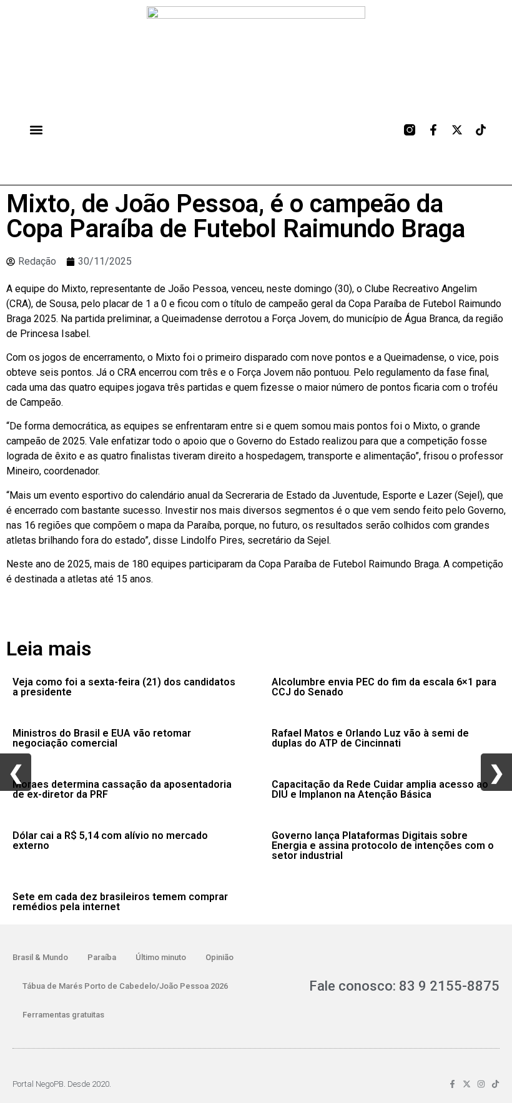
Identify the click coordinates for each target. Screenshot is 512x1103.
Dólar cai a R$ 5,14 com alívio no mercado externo (110, 840)
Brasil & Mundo (40, 957)
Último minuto (160, 957)
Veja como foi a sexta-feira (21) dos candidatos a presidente (123, 687)
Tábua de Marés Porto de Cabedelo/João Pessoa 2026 (125, 986)
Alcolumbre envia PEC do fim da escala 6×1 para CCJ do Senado (384, 687)
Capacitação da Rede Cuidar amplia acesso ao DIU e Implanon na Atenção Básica (380, 789)
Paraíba (101, 957)
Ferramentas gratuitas (63, 1014)
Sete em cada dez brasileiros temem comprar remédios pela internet (120, 902)
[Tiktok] (480, 129)
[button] (36, 129)
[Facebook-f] (433, 129)
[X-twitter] (457, 129)
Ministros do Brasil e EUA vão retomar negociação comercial (101, 738)
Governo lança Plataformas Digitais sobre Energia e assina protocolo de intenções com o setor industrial (383, 845)
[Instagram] (481, 1084)
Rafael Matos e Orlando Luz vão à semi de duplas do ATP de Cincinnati (370, 738)
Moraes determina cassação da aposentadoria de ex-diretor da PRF (122, 789)
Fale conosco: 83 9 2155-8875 (404, 986)
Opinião (219, 957)
